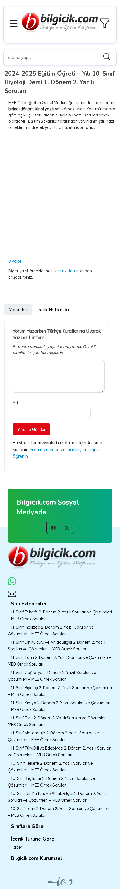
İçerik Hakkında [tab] (52, 309)
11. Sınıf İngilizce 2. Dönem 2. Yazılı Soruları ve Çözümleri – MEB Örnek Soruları (51, 630)
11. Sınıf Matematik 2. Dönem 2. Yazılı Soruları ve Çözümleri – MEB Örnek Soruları (53, 736)
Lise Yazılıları (63, 271)
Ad (15, 402)
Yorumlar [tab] (18, 309)
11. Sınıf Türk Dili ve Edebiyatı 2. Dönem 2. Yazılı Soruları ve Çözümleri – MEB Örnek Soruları (59, 751)
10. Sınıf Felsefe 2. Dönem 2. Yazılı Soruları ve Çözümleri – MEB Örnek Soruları (50, 767)
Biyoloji (15, 261)
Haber (16, 847)
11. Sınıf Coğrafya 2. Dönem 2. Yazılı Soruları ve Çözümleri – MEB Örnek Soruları (52, 676)
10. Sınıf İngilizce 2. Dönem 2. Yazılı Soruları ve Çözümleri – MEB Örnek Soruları (51, 782)
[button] (14, 22)
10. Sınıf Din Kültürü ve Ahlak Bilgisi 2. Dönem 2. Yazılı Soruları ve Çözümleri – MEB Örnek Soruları (57, 797)
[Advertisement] (60, 194)
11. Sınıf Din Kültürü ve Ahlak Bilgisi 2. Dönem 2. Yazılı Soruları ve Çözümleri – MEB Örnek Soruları (56, 646)
